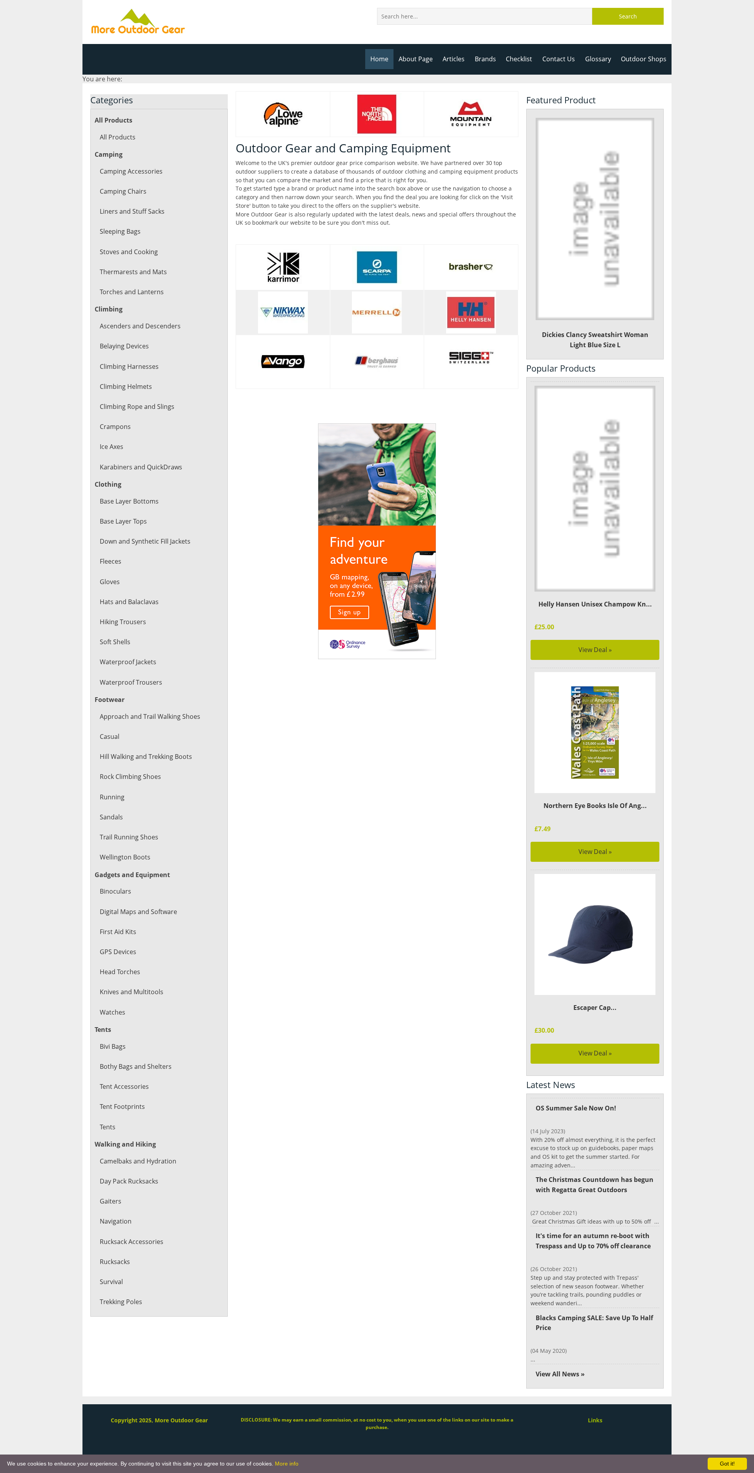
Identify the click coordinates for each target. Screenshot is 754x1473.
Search (628, 16)
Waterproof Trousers (131, 682)
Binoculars (115, 891)
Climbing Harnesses (129, 366)
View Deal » (595, 649)
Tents (107, 1127)
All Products (117, 137)
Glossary (598, 59)
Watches (112, 1012)
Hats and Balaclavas (129, 601)
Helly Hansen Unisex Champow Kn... (595, 604)
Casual (109, 736)
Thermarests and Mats (133, 271)
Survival (111, 1281)
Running (112, 797)
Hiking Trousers (123, 621)
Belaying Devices (124, 346)
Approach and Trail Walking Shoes (150, 716)
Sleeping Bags (120, 231)
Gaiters (110, 1201)
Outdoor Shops (643, 59)
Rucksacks (115, 1261)
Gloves (110, 581)
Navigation (116, 1221)
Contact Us (558, 59)
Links (595, 1420)
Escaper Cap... (595, 1007)
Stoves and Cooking (129, 251)
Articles (454, 59)
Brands (485, 59)
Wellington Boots (125, 857)
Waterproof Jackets (128, 662)
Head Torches (120, 971)
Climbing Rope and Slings (137, 406)
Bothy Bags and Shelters (136, 1066)
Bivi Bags (113, 1046)
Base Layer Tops (123, 521)
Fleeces (110, 561)
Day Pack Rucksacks (129, 1181)
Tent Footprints (122, 1106)
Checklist (519, 59)
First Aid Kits (118, 931)
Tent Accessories (124, 1086)
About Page (416, 59)
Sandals (111, 817)
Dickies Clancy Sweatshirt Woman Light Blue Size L (595, 339)
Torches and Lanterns (132, 292)
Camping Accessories (131, 171)
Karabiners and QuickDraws (141, 467)
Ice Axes (111, 446)
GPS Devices (118, 951)
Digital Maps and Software (138, 911)
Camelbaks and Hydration (138, 1161)
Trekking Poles (121, 1301)
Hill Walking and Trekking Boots (146, 756)
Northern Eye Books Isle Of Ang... (595, 805)
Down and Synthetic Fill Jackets (145, 541)
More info (286, 1463)
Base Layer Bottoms (129, 501)
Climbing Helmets (126, 386)
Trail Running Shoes (129, 837)
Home (379, 59)
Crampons (115, 426)
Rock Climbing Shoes (130, 776)
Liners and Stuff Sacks (132, 211)
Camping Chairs (123, 191)
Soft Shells (115, 642)
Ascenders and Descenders (140, 326)
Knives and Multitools (131, 991)
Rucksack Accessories (131, 1241)
